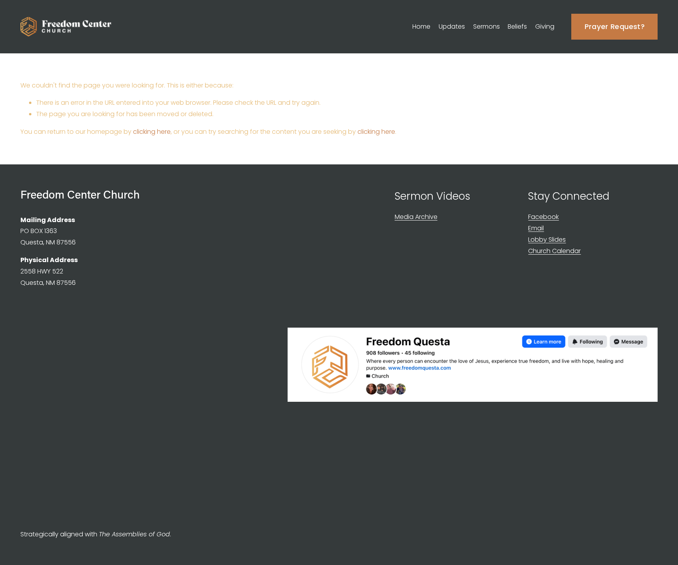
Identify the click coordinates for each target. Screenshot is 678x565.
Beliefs (517, 26)
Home (421, 26)
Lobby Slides (547, 239)
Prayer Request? (615, 26)
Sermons (486, 26)
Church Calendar (554, 250)
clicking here (152, 131)
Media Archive (416, 216)
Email (536, 228)
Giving (544, 26)
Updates (452, 26)
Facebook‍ (543, 216)
